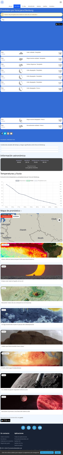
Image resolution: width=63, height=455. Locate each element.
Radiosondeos (18, 445)
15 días (24, 6)
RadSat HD (18, 441)
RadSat (39, 6)
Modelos (51, 6)
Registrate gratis (5, 443)
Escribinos (3, 439)
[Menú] (60, 2)
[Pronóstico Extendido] (2, 2)
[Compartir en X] (5, 133)
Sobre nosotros (5, 437)
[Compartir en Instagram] (8, 133)
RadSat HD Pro (19, 443)
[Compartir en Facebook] (1, 133)
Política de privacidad (47, 452)
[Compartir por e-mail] (11, 133)
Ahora (10, 6)
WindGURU (31, 6)
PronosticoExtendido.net (21, 439)
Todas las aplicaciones (21, 437)
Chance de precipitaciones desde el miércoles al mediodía (21, 14)
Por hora (17, 6)
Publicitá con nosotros (7, 441)
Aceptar (58, 452)
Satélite (45, 6)
